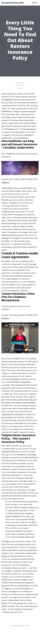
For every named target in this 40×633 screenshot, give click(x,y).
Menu (34, 3)
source (5, 182)
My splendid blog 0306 (12, 2)
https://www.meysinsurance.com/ (17, 603)
